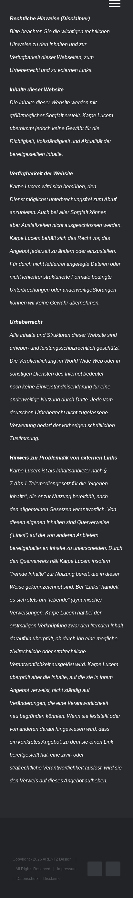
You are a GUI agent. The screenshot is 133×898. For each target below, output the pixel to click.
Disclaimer (52, 878)
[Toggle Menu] (114, 3)
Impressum (67, 869)
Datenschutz (27, 878)
